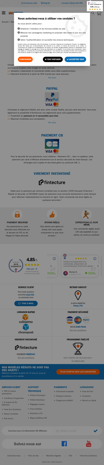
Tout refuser (54, 59)
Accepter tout (76, 59)
